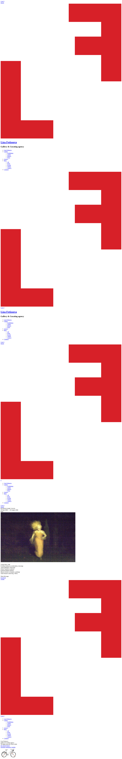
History (9, 156)
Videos (9, 166)
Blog (5, 160)
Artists (9, 154)
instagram (8, 747)
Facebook (3, 577)
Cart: (2, 1)
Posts (8, 163)
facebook (3, 747)
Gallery (6, 151)
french (2, 3)
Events (9, 165)
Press (8, 157)
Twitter (2, 579)
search (4, 745)
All (8, 162)
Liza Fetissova (9, 142)
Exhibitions (10, 153)
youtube (13, 747)
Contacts (6, 169)
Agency (6, 159)
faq (1, 745)
